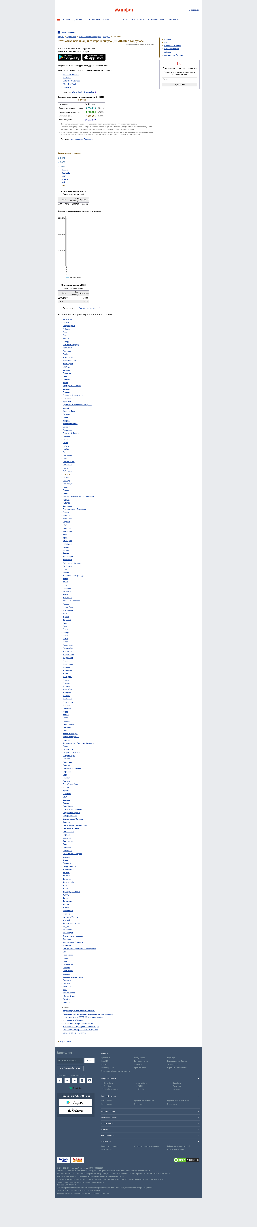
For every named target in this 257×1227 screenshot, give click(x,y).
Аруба (65, 354)
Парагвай (67, 771)
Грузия (66, 490)
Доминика (67, 506)
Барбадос (67, 367)
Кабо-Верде (68, 556)
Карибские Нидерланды (73, 575)
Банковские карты (141, 1061)
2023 (62, 166)
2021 (62, 158)
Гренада (66, 480)
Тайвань (66, 876)
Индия (66, 525)
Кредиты (94, 19)
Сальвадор (68, 800)
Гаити (65, 443)
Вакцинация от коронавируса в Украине (80, 1030)
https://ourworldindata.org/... (86, 308)
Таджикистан (68, 869)
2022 (62, 162)
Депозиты (80, 19)
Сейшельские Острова (73, 819)
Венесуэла (67, 430)
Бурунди (66, 414)
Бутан (65, 417)
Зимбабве (67, 518)
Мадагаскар (68, 658)
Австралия (67, 319)
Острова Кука (69, 756)
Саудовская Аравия (71, 813)
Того (65, 885)
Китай (65, 594)
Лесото (66, 629)
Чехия (65, 958)
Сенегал (66, 822)
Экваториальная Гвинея (73, 977)
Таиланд (66, 873)
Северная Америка (172, 45)
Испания (67, 547)
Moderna (67, 78)
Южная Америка (171, 49)
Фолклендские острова (73, 936)
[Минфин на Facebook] (59, 1080)
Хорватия (67, 945)
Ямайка (66, 999)
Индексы (173, 19)
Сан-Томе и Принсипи (72, 809)
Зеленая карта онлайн (109, 1146)
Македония (68, 664)
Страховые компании (175, 1149)
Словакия (67, 847)
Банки (106, 19)
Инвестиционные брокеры (177, 1061)
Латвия (66, 626)
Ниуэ (65, 730)
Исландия (67, 544)
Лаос (65, 623)
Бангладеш (68, 363)
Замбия (66, 515)
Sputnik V (67, 87)
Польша (66, 778)
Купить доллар (106, 1104)
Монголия (67, 699)
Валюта (67, 19)
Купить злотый (172, 1104)
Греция (66, 487)
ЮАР (65, 990)
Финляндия (68, 933)
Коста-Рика (68, 607)
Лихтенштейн (69, 645)
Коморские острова (71, 601)
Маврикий (67, 651)
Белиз (65, 376)
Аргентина (67, 348)
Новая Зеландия (70, 734)
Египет (66, 512)
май (63, 182)
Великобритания (70, 424)
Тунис (65, 898)
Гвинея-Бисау (69, 462)
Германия (67, 465)
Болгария (67, 389)
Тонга (65, 888)
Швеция (66, 967)
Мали (65, 673)
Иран (65, 537)
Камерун (67, 569)
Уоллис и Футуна (70, 917)
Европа (167, 39)
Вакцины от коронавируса (74, 1033)
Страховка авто (107, 1149)
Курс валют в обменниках (144, 1101)
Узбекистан (68, 911)
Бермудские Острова (72, 386)
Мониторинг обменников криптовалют (115, 1071)
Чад (64, 952)
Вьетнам (66, 436)
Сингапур (67, 838)
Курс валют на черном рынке (178, 1101)
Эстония (66, 983)
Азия (166, 42)
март (64, 176)
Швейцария (68, 964)
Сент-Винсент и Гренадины (75, 825)
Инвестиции (138, 19)
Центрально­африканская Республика (79, 948)
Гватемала (67, 455)
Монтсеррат (68, 702)
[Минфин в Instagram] (82, 1080)
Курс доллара (139, 1058)
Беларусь (67, 373)
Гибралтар (67, 471)
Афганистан (68, 357)
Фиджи (66, 926)
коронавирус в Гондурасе (82, 139)
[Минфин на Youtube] (89, 1080)
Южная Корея (69, 993)
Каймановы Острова (72, 563)
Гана (65, 452)
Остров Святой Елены (72, 752)
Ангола (66, 338)
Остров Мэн (68, 749)
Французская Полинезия (73, 942)
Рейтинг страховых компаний (178, 1146)
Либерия (67, 632)
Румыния (67, 794)
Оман (65, 746)
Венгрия (66, 427)
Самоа (66, 803)
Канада (66, 572)
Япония (66, 1002)
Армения (67, 351)
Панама (66, 765)
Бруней (66, 408)
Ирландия (67, 541)
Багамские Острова (71, 360)
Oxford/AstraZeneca (71, 81)
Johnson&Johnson (71, 74)
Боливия (66, 392)
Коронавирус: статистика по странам (79, 1011)
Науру (65, 711)
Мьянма (66, 705)
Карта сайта (65, 1041)
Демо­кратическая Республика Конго (78, 496)
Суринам (67, 863)
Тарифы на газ (172, 1064)
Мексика (66, 686)
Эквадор (66, 974)
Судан (65, 860)
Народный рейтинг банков (177, 1068)
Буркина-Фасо (69, 411)
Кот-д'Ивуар (68, 610)
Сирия (66, 844)
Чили (65, 961)
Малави (66, 667)
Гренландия (68, 484)
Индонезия (68, 528)
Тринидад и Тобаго (71, 891)
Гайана (66, 446)
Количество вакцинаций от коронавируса (81, 1026)
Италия (66, 550)
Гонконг (66, 477)
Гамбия (66, 449)
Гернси (66, 468)
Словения (67, 850)
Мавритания (68, 654)
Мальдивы (67, 677)
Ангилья (66, 335)
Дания (65, 493)
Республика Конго (70, 784)
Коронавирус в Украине (73, 1020)
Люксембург (68, 648)
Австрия (66, 322)
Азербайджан (69, 326)
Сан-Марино (68, 806)
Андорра (67, 341)
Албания (67, 329)
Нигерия (66, 721)
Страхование (120, 19)
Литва (65, 642)
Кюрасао (67, 620)
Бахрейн (66, 370)
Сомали (66, 857)
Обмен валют (106, 1101)
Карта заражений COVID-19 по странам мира (83, 1017)
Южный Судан (69, 996)
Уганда (66, 907)
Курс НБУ (104, 1061)
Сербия (66, 835)
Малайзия (67, 670)
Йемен (66, 553)
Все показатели (68, 33)
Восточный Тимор (71, 433)
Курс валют (105, 1058)
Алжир (66, 332)
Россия (66, 787)
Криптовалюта (156, 19)
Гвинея (66, 458)
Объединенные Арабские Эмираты (78, 743)
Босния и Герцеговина (73, 395)
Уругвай (66, 920)
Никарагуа (67, 727)
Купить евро (138, 1104)
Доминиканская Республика (75, 509)
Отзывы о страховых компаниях (146, 1146)
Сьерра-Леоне (69, 866)
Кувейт (66, 617)
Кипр (65, 585)
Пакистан (67, 759)
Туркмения (67, 901)
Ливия (65, 639)
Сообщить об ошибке (70, 1068)
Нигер (65, 718)
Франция (67, 939)
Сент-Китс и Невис (71, 828)
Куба (65, 613)
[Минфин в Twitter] (74, 1080)
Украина (66, 914)
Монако (66, 696)
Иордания (67, 531)
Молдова (67, 692)
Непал (66, 714)
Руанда (66, 790)
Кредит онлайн (140, 1068)
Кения (65, 582)
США (65, 797)
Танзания (67, 879)
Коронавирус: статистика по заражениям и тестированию (88, 1014)
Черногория (68, 955)
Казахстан (67, 560)
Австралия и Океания (173, 55)
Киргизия (67, 588)
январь (65, 169)
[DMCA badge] (186, 1160)
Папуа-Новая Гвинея (72, 768)
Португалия (68, 781)
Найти (89, 1060)
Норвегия (67, 740)
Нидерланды (68, 724)
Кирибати (67, 591)
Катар (65, 579)
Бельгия (66, 379)
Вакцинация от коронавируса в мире (79, 1023)
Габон (65, 439)
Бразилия (67, 401)
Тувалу (66, 895)
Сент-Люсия (68, 831)
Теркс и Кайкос (69, 882)
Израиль (66, 522)
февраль (66, 173)
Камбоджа (67, 566)
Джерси (66, 500)
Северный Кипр (70, 816)
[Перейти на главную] (128, 10)
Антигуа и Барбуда (71, 345)
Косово (66, 604)
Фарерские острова (71, 923)
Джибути (66, 503)
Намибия (67, 708)
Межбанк (104, 1064)
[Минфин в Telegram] (67, 1080)
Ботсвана (67, 398)
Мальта (66, 680)
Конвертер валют (107, 1068)
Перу (65, 775)
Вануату (66, 420)
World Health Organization (83, 92)
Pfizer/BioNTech (69, 84)
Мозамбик (67, 689)
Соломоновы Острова (72, 854)
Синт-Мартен (69, 841)
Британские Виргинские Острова (77, 405)
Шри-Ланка (68, 971)
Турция (66, 904)
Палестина (67, 762)
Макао (66, 661)
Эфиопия (67, 986)
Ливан (65, 635)
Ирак (65, 534)
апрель (65, 179)
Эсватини (67, 980)
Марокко (66, 683)
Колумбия (67, 597)
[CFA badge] (91, 1160)
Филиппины (68, 929)
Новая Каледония (71, 737)
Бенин (65, 383)
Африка (167, 52)
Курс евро (171, 1058)
